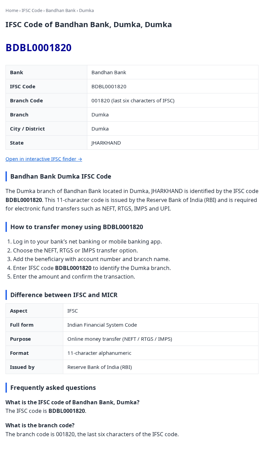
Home (12, 10)
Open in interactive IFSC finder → (44, 159)
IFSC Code (32, 10)
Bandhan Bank (61, 10)
